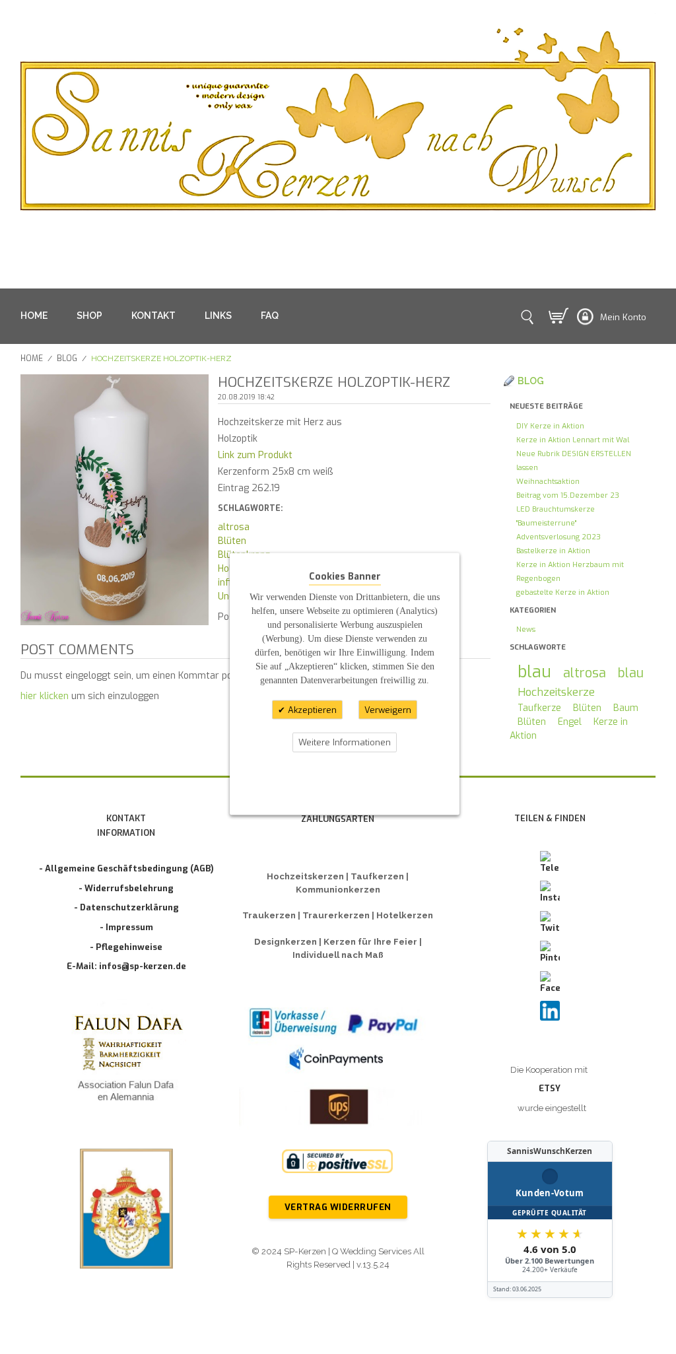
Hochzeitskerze (556, 692)
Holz (227, 568)
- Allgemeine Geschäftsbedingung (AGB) (126, 868)
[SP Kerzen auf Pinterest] (550, 953)
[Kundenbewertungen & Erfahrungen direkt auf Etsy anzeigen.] (550, 1219)
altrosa (234, 527)
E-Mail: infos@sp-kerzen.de (126, 966)
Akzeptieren (311, 709)
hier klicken (44, 696)
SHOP (89, 315)
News (525, 629)
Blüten (232, 541)
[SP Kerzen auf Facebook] (550, 983)
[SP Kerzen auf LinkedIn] (550, 1011)
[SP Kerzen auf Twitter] (550, 923)
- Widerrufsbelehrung (126, 888)
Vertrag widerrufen (338, 1207)
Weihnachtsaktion (548, 482)
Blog (67, 358)
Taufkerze (539, 708)
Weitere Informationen (344, 742)
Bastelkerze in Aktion (553, 551)
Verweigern (387, 709)
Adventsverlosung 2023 (558, 537)
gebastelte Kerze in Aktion (562, 592)
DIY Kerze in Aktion (550, 426)
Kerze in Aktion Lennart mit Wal (572, 440)
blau (534, 672)
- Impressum (126, 927)
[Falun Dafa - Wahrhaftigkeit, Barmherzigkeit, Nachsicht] (126, 1060)
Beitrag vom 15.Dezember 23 (567, 495)
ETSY (549, 1088)
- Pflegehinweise (126, 947)
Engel (570, 722)
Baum (625, 708)
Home (31, 358)
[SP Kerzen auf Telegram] (550, 863)
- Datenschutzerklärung (126, 907)
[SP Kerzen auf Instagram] (550, 892)
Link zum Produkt (255, 455)
